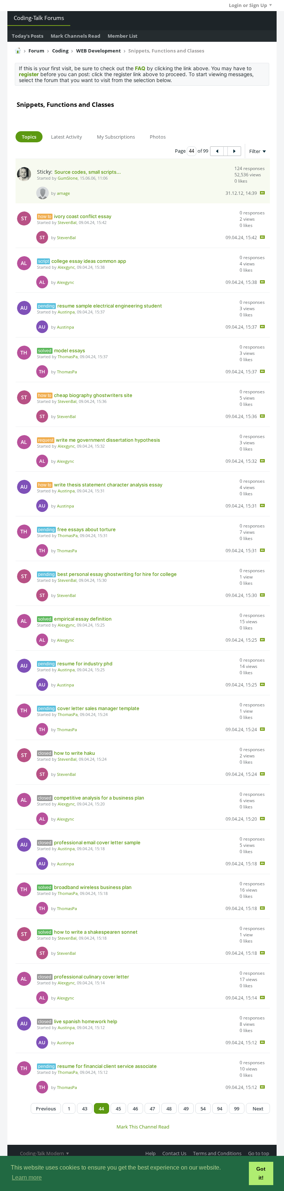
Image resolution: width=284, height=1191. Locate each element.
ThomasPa (68, 356)
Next (258, 1108)
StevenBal (67, 222)
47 (152, 1108)
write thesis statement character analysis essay (108, 485)
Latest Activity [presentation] (66, 136)
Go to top (258, 1153)
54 (203, 1108)
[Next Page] (234, 151)
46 (135, 1108)
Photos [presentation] (158, 136)
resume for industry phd (84, 663)
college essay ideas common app (88, 261)
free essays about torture (86, 529)
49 (186, 1108)
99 (236, 1108)
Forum (36, 50)
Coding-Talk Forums (39, 17)
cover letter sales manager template (98, 708)
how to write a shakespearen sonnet (96, 932)
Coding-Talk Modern (42, 1153)
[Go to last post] (262, 192)
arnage (63, 193)
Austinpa (66, 312)
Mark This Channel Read (142, 1126)
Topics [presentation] (29, 136)
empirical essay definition (83, 619)
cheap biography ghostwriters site (93, 395)
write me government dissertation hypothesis (108, 440)
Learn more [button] (27, 1177)
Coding (60, 50)
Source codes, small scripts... (87, 172)
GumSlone (68, 178)
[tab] (29, 136)
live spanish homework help (85, 1021)
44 (101, 1108)
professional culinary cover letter (91, 977)
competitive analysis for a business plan (99, 798)
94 (219, 1108)
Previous (46, 1108)
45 (118, 1108)
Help (150, 1153)
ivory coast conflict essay (82, 216)
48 (169, 1108)
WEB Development (98, 50)
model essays (69, 350)
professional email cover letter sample (97, 842)
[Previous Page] (217, 151)
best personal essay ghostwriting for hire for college (117, 574)
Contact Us (174, 1153)
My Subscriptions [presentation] (116, 136)
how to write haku (74, 753)
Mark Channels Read (75, 36)
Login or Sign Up (248, 5)
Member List (123, 36)
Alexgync (66, 267)
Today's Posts (27, 36)
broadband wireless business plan (93, 887)
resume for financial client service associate (107, 1066)
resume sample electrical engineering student (109, 306)
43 (84, 1108)
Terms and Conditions (217, 1153)
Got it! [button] (261, 1173)
